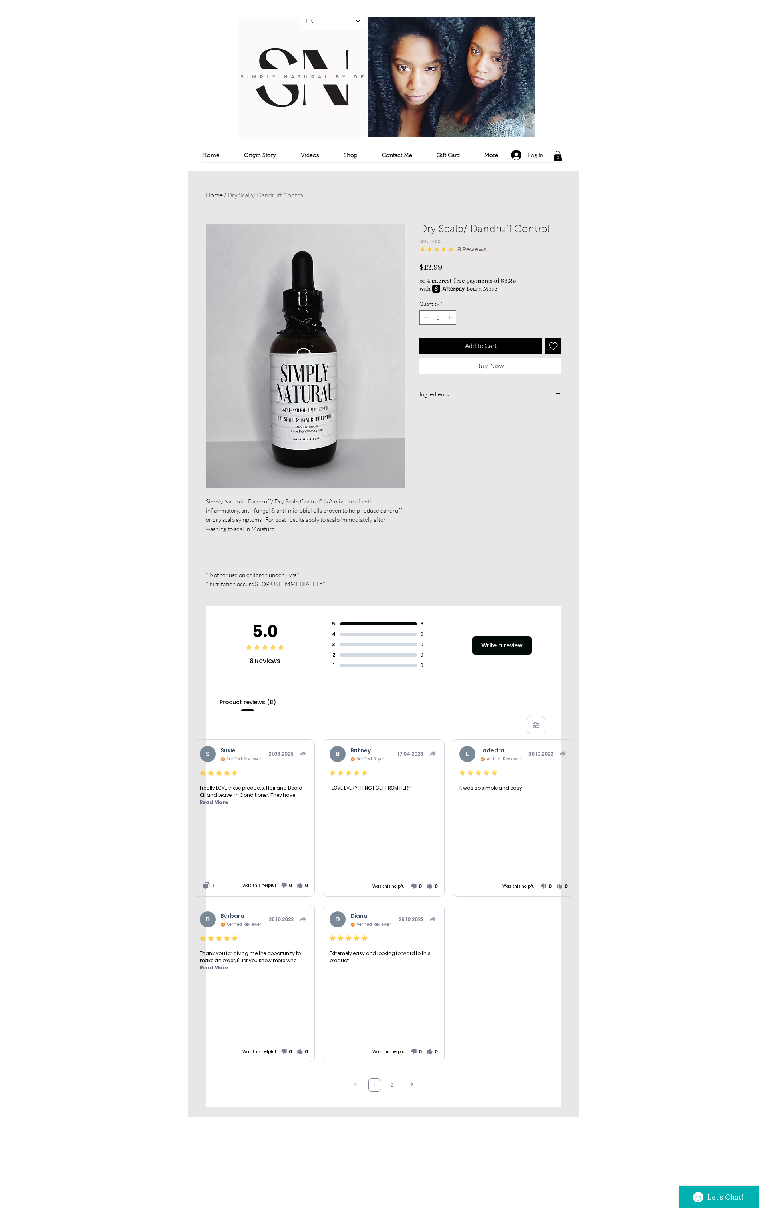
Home (214, 195)
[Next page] (412, 1085)
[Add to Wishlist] (553, 346)
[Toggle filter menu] (536, 725)
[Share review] (303, 753)
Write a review (502, 645)
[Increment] (450, 317)
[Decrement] (425, 317)
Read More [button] (214, 802)
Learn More (481, 288)
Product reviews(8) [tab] (247, 702)
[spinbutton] (438, 317)
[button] (558, 156)
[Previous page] (355, 1085)
